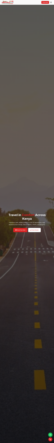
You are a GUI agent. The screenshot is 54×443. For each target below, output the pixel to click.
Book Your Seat (21, 230)
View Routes (35, 230)
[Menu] (51, 2)
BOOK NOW (45, 2)
